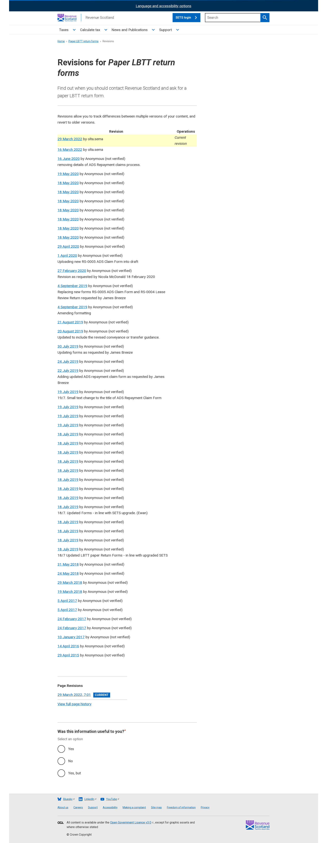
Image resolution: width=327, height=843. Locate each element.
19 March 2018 (70, 591)
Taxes (64, 30)
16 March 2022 (70, 149)
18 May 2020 (68, 183)
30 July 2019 (68, 346)
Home (61, 41)
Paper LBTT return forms (84, 41)
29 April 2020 (68, 246)
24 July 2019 (68, 361)
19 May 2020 (68, 174)
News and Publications (129, 30)
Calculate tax (90, 30)
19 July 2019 (68, 392)
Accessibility (110, 807)
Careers (78, 807)
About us (63, 807)
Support (165, 30)
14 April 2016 (68, 646)
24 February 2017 (72, 619)
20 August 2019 (70, 331)
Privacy (205, 807)
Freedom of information (181, 807)
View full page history (74, 704)
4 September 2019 (72, 286)
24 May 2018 (68, 573)
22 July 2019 (68, 370)
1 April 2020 (67, 255)
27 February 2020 (72, 271)
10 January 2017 (71, 637)
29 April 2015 (68, 655)
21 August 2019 (70, 322)
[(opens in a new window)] (61, 823)
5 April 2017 (67, 601)
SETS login (183, 17)
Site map (156, 807)
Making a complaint (134, 807)
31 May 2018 (68, 564)
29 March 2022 (70, 139)
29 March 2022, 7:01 (74, 695)
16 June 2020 (69, 158)
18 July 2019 (68, 434)
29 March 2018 (70, 582)
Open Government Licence (130, 822)
